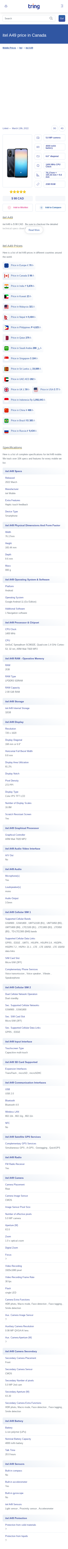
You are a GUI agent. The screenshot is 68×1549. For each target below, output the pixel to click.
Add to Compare (53, 207)
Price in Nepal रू (23, 317)
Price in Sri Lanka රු (25, 368)
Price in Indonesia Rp (27, 400)
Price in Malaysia (22, 306)
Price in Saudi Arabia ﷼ (26, 348)
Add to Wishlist (20, 207)
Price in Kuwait (20, 296)
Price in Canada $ (22, 275)
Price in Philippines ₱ (25, 327)
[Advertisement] (34, 87)
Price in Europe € (22, 265)
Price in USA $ (50, 389)
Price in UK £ (20, 389)
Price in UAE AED (23, 379)
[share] (6, 6)
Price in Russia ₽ (23, 431)
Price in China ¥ (21, 410)
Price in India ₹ (22, 286)
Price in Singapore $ (24, 358)
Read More (34, 230)
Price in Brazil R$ (22, 420)
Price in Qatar (20, 337)
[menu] (62, 6)
